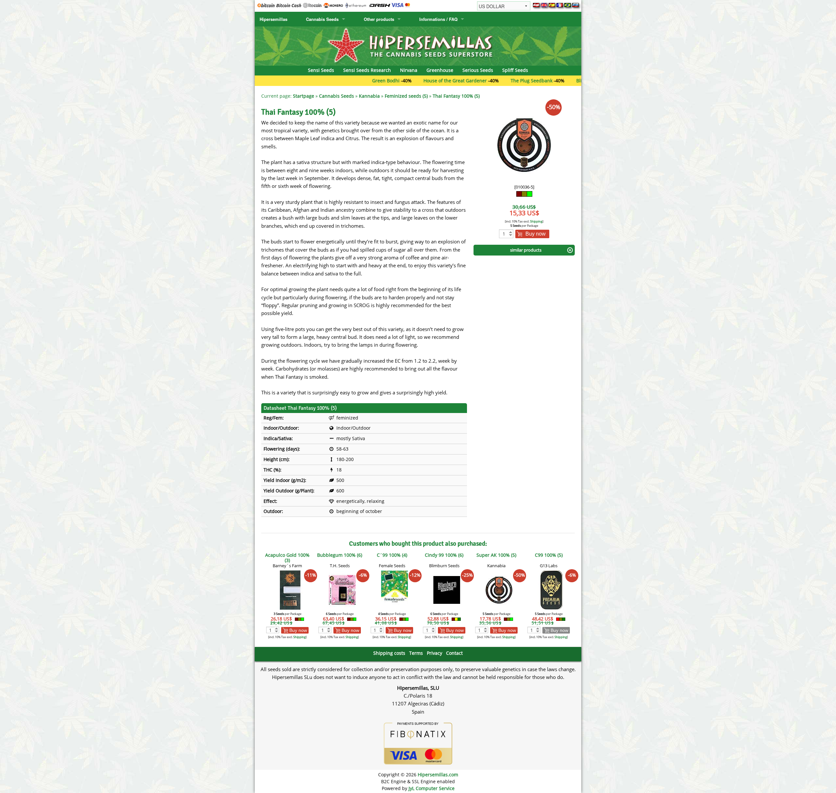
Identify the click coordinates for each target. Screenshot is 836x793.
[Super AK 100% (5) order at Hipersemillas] (499, 589)
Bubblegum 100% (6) (339, 555)
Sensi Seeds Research (367, 70)
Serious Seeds (477, 70)
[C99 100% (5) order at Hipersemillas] (551, 589)
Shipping (536, 221)
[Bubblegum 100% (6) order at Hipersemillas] (342, 589)
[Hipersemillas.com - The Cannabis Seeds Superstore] (418, 45)
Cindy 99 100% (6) (444, 555)
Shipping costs (389, 653)
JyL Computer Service (432, 788)
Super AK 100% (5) (496, 555)
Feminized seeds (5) (406, 96)
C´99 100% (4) (392, 555)
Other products (379, 19)
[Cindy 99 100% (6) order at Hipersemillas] (446, 589)
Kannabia (369, 96)
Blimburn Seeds (562, 80)
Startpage (303, 96)
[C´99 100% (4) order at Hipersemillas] (394, 589)
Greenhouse (439, 70)
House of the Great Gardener (423, 80)
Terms (416, 653)
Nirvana (408, 70)
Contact (454, 653)
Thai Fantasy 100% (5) (456, 96)
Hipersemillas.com (438, 774)
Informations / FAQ (438, 19)
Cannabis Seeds (322, 19)
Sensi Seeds (321, 70)
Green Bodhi (354, 80)
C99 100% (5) (549, 555)
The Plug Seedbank (500, 80)
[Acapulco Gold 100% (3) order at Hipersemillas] (290, 589)
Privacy (434, 653)
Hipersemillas (273, 19)
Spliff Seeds (515, 70)
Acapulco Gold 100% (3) (287, 557)
